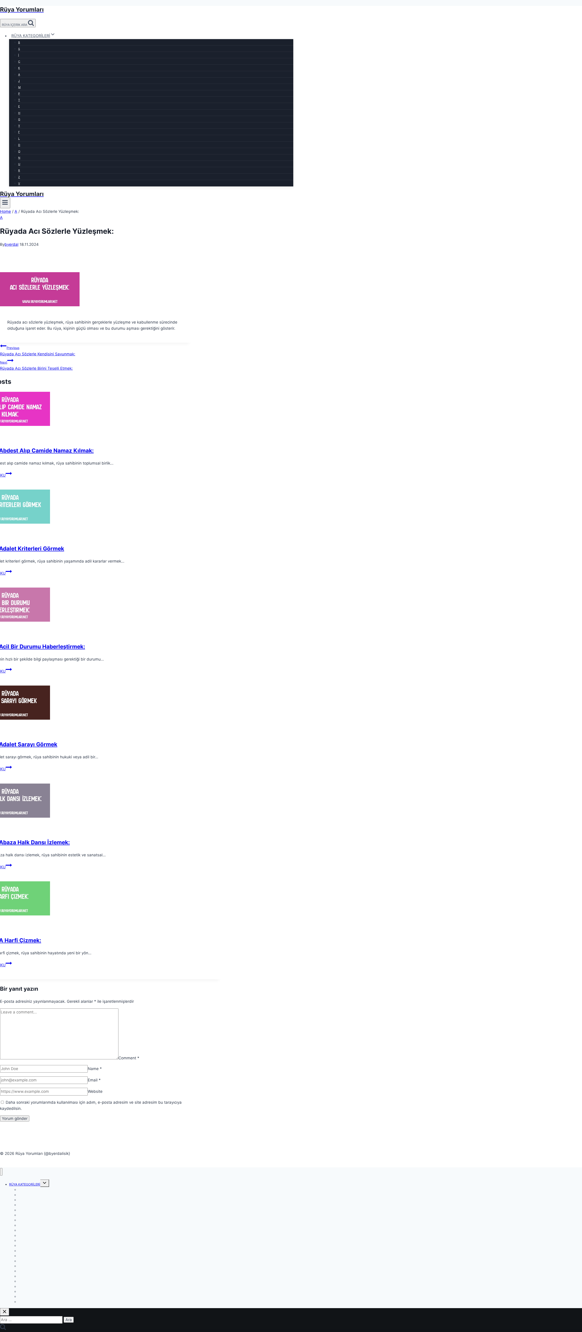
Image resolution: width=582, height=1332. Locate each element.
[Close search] (4, 1312)
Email (94, 1080)
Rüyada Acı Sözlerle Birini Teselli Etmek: (36, 365)
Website (95, 1091)
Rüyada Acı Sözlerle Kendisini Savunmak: (37, 351)
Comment (128, 1058)
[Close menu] (1, 1172)
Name (95, 1068)
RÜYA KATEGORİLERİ (24, 1184)
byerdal (11, 244)
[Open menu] (5, 202)
